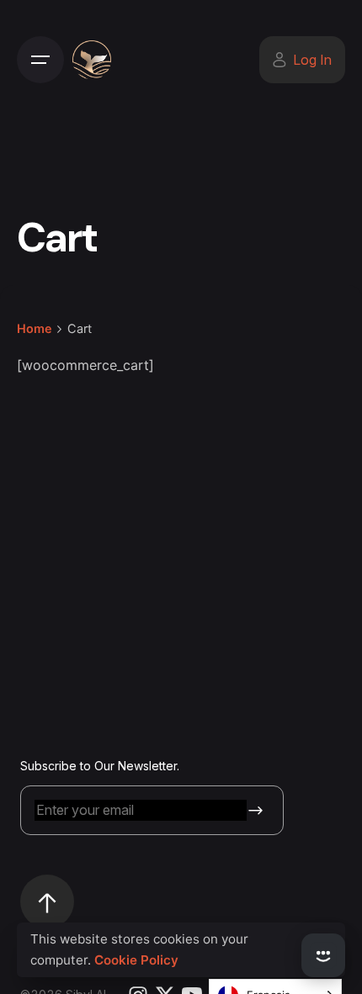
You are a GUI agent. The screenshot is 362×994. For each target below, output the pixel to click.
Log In (312, 59)
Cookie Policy (136, 960)
